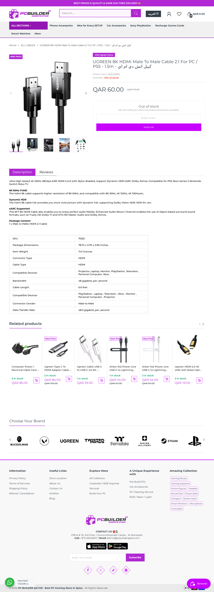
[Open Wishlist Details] (179, 14)
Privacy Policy (17, 478)
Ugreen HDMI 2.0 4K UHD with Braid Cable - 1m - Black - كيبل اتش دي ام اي (188, 368)
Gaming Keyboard (180, 483)
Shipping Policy (18, 488)
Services (94, 488)
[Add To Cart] (36, 380)
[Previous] (86, 93)
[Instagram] (126, 570)
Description (22, 172)
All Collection (97, 478)
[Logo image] (19, 441)
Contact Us (55, 488)
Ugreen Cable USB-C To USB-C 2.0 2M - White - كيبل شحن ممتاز (90, 368)
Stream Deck (189, 498)
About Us (54, 483)
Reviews (46, 172)
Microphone (196, 503)
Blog (52, 498)
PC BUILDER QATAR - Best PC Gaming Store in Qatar (50, 587)
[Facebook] (87, 570)
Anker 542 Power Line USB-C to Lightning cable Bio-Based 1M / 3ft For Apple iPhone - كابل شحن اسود (123, 368)
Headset (193, 488)
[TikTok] (113, 570)
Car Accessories (139, 486)
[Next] (11, 93)
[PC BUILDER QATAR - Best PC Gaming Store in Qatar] (30, 14)
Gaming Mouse (178, 478)
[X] (100, 570)
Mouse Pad (176, 493)
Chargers (175, 498)
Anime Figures (178, 488)
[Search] (136, 13)
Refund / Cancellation (21, 493)
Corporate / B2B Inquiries (104, 483)
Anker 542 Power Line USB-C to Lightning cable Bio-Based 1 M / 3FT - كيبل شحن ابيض (155, 368)
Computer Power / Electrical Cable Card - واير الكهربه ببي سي (25, 368)
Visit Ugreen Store (104, 55)
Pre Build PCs (138, 481)
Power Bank (191, 493)
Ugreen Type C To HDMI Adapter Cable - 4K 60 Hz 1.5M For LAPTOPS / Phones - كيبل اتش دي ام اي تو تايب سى (57, 368)
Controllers (176, 508)
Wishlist (54, 493)
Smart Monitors (179, 503)
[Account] (169, 14)
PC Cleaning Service (141, 491)
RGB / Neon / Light (141, 496)
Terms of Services (19, 483)
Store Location (58, 478)
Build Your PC (97, 493)
